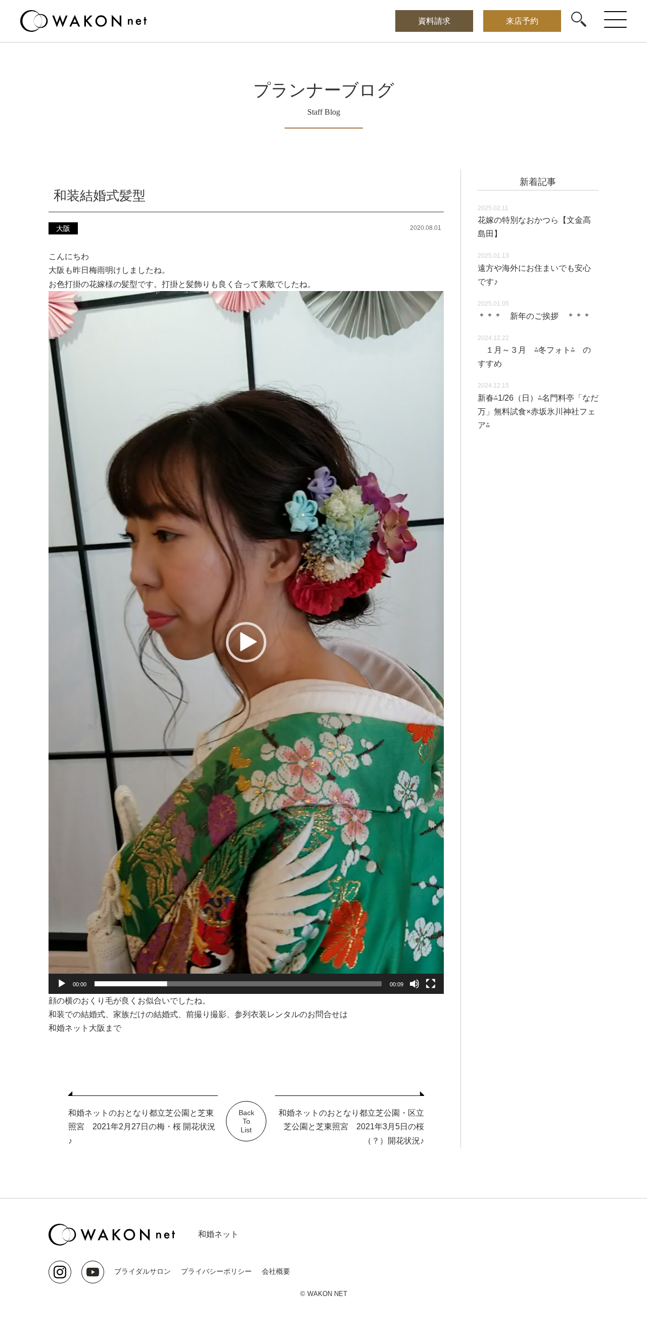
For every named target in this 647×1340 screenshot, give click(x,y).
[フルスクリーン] (431, 984)
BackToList (246, 1121)
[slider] (238, 983)
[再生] (62, 984)
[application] (246, 642)
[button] (246, 642)
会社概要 (276, 1271)
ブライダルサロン (142, 1271)
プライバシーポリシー (216, 1271)
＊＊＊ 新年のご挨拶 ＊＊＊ (534, 316)
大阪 (63, 228)
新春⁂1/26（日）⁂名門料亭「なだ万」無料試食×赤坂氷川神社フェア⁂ (538, 411)
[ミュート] (414, 984)
